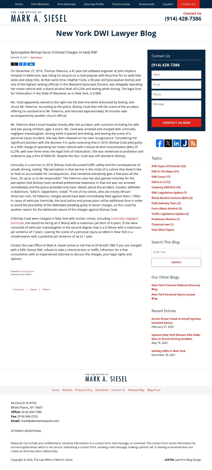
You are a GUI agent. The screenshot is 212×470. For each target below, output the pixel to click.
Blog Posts (153, 390)
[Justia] (184, 143)
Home (19, 4)
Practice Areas (121, 4)
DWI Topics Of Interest (169, 166)
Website (67, 390)
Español (168, 4)
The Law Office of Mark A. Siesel (53, 460)
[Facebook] (160, 143)
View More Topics (163, 230)
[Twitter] (168, 143)
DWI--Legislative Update (169, 192)
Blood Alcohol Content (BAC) (172, 198)
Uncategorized (27, 271)
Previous (18, 289)
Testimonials (147, 4)
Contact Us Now (176, 122)
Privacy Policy (83, 390)
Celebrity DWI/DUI (166, 187)
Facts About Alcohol (167, 208)
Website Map (136, 390)
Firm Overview (66, 4)
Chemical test (162, 224)
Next (46, 289)
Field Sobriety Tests (166, 203)
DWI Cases (161, 177)
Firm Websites (40, 4)
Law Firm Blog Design (182, 460)
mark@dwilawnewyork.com (40, 421)
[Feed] (193, 143)
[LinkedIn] (176, 143)
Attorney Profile (94, 4)
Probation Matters (166, 219)
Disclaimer (101, 390)
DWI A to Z (161, 182)
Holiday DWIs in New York (169, 351)
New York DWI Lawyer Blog (39, 16)
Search (176, 262)
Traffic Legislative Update (170, 214)
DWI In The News (165, 171)
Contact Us (188, 4)
